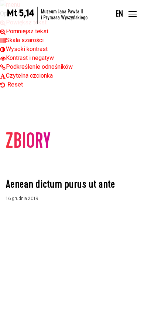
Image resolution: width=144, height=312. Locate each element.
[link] (24, 31)
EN (119, 14)
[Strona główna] (47, 15)
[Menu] (132, 15)
